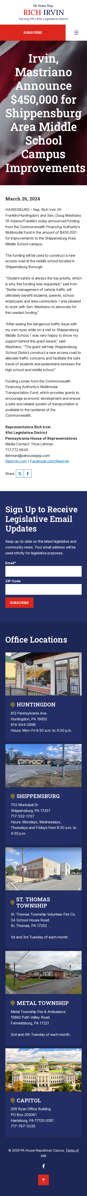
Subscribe (32, 32)
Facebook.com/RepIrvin (49, 461)
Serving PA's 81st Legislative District (43, 12)
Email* (10, 563)
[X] (20, 474)
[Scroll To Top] (43, 1180)
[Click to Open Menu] (76, 33)
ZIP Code (13, 581)
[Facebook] (28, 474)
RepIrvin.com (16, 461)
